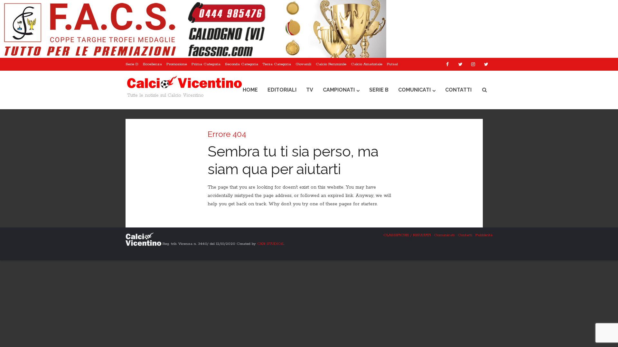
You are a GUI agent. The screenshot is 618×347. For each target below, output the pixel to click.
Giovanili (303, 64)
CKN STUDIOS (270, 243)
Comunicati (414, 90)
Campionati (339, 90)
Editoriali (281, 90)
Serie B (379, 90)
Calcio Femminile (331, 64)
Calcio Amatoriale (366, 64)
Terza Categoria (277, 64)
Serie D (132, 64)
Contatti (458, 90)
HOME (250, 90)
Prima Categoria (206, 64)
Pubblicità (483, 235)
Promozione (176, 64)
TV (309, 90)
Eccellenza (152, 64)
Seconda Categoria (241, 64)
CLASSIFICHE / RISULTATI (407, 235)
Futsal (392, 64)
